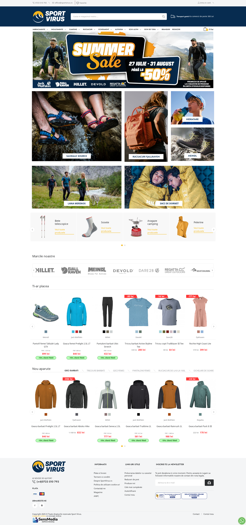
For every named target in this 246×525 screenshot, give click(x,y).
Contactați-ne (99, 488)
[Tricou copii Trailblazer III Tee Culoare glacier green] (178, 331)
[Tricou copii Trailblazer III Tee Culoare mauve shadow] (171, 331)
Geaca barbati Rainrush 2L (169, 426)
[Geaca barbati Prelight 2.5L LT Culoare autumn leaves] (45, 414)
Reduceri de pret (132, 479)
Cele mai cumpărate (133, 487)
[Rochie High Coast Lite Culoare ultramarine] (202, 331)
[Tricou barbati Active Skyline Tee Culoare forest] (140, 331)
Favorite (81, 3)
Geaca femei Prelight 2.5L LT (76, 343)
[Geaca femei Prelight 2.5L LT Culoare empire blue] (73, 331)
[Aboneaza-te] (209, 482)
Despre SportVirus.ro (103, 480)
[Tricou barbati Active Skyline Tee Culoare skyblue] (136, 331)
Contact (196, 514)
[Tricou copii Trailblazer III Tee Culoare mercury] (174, 331)
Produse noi (130, 483)
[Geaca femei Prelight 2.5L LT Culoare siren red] (76, 331)
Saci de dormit (169, 203)
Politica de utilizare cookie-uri (107, 484)
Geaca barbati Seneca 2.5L (107, 426)
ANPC (96, 496)
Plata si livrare (100, 473)
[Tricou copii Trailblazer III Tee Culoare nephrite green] (164, 331)
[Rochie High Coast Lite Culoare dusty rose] (198, 331)
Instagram (41, 505)
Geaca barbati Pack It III (200, 426)
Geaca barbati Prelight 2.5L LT (45, 426)
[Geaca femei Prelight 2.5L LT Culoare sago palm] (80, 331)
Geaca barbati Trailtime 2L (138, 426)
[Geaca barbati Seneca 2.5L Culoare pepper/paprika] (105, 414)
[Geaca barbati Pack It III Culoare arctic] (200, 414)
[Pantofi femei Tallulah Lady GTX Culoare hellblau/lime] (45, 331)
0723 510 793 (41, 3)
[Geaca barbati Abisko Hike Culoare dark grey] (76, 414)
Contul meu (130, 495)
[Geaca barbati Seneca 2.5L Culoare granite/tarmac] (109, 414)
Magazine (98, 492)
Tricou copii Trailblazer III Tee (169, 343)
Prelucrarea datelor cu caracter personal (138, 474)
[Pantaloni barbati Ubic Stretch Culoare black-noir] (104, 331)
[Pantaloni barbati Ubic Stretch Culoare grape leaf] (107, 331)
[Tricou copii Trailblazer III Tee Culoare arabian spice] (167, 331)
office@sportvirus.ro (63, 3)
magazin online (39, 516)
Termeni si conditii (102, 477)
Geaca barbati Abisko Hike (76, 426)
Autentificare (130, 491)
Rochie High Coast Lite (200, 343)
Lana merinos (77, 203)
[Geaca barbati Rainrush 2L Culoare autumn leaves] (169, 414)
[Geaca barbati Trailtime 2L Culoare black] (138, 414)
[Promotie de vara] (123, 60)
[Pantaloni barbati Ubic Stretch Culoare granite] (111, 331)
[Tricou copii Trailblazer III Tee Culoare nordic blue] (160, 331)
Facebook (34, 505)
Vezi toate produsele (60, 231)
